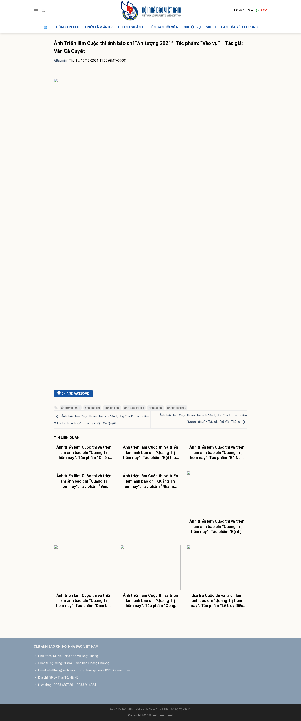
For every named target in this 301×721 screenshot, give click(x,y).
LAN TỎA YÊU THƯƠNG (239, 27)
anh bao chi (112, 407)
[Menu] (36, 11)
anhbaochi (155, 407)
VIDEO (211, 27)
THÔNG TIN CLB (66, 27)
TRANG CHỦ (46, 27)
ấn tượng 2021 (70, 407)
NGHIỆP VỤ (192, 27)
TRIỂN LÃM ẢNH (97, 27)
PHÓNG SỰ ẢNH (130, 27)
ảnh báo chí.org (134, 407)
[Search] (43, 11)
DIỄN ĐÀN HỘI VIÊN (163, 27)
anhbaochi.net (176, 407)
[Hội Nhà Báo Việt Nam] (150, 10)
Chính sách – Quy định (152, 709)
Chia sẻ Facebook (75, 393)
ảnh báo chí (92, 407)
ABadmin (60, 61)
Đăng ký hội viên (122, 709)
